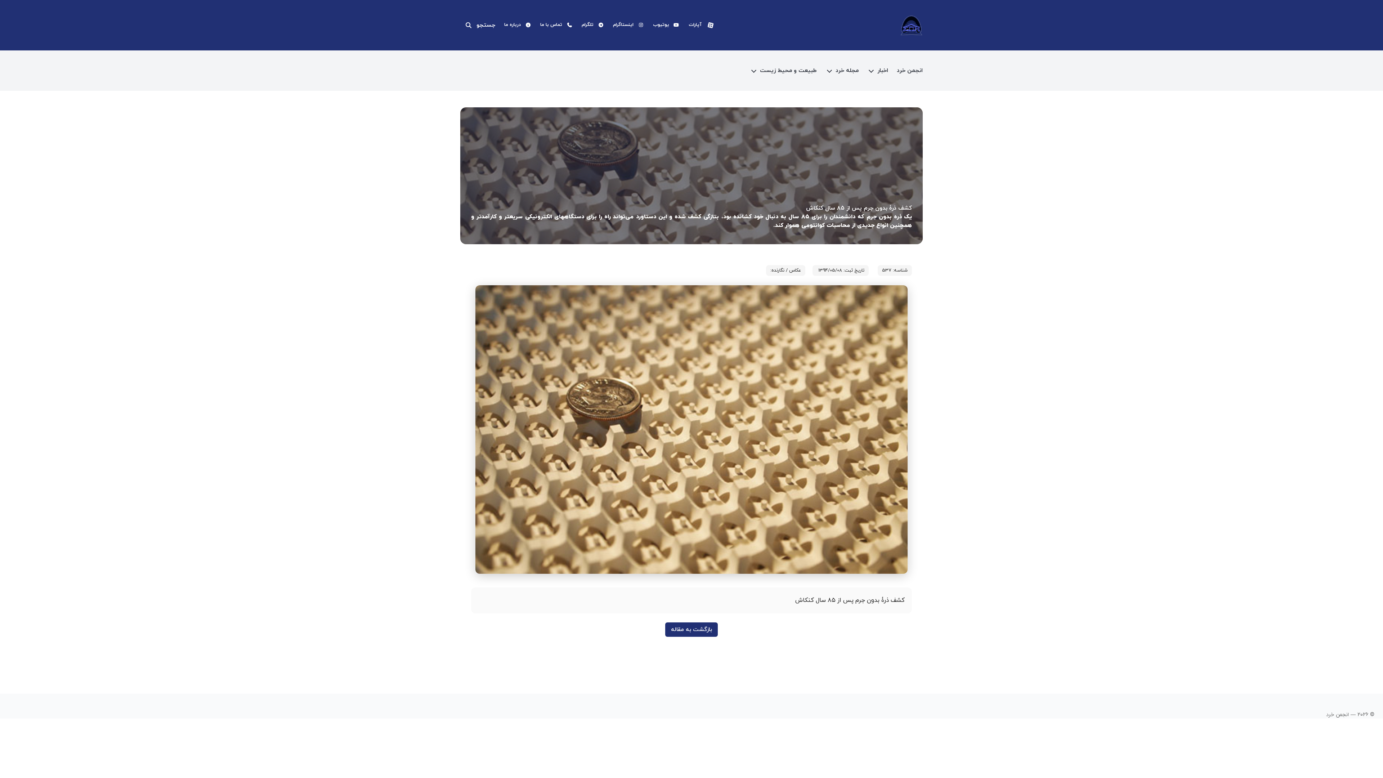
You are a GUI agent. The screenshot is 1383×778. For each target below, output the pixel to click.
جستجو (485, 25)
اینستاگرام (623, 25)
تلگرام (588, 25)
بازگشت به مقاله (691, 630)
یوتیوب (661, 25)
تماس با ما (551, 25)
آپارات (695, 25)
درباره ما (512, 25)
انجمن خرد (910, 71)
